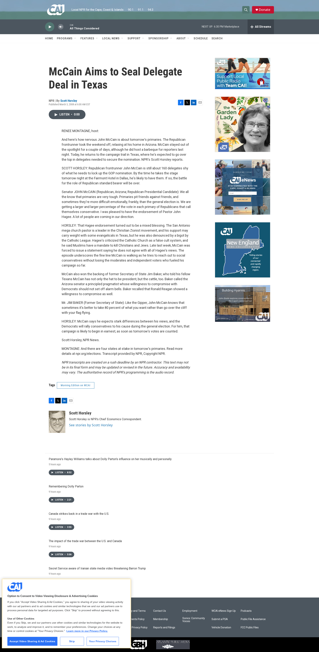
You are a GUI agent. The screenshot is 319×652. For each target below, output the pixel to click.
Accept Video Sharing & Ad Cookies (32, 641)
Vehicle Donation (221, 627)
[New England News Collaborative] (242, 249)
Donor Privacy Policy (136, 627)
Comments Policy (134, 619)
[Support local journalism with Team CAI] (242, 73)
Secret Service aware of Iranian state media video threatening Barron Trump (97, 568)
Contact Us (159, 611)
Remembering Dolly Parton (66, 486)
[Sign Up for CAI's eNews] (242, 187)
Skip (72, 641)
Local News (111, 38)
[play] (50, 27)
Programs (65, 38)
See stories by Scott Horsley (91, 425)
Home (49, 38)
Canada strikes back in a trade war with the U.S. (79, 514)
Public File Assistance (253, 619)
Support (134, 38)
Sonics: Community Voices (193, 620)
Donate (264, 10)
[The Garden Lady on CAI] (242, 124)
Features (87, 38)
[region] (66, 613)
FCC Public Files (250, 627)
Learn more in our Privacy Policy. (87, 630)
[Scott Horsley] (57, 422)
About (181, 38)
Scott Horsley (68, 101)
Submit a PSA (220, 619)
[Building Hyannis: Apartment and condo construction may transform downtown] (242, 303)
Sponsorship (158, 38)
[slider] (66, 27)
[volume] (61, 27)
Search (217, 38)
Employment (189, 611)
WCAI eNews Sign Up (224, 611)
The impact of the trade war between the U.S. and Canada (85, 541)
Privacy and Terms (135, 611)
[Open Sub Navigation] (75, 38)
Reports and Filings (164, 627)
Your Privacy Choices (102, 641)
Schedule (201, 38)
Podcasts (246, 611)
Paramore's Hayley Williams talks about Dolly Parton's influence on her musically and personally (110, 459)
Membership (160, 619)
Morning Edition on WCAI (75, 385)
